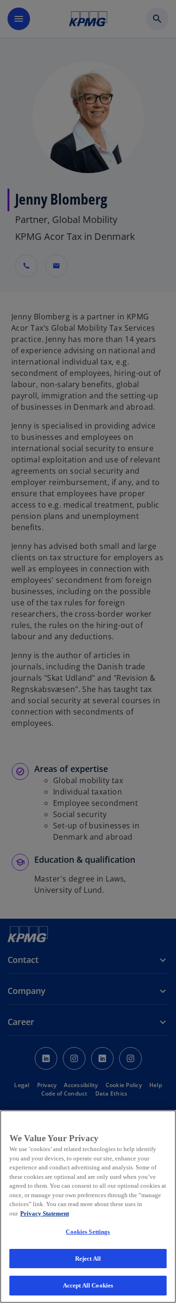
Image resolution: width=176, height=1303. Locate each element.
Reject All (88, 1258)
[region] (88, 1206)
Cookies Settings (88, 1231)
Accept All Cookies (88, 1285)
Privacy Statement (44, 1213)
